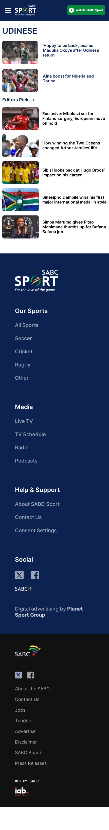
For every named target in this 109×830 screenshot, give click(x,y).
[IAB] (21, 791)
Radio (22, 448)
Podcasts (26, 461)
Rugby (22, 365)
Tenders (23, 720)
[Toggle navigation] (8, 10)
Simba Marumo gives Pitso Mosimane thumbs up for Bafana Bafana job (74, 227)
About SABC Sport (37, 504)
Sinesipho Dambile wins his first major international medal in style (74, 200)
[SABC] (28, 650)
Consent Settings (36, 530)
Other (22, 378)
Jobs (20, 710)
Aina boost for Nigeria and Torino (68, 78)
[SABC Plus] (24, 588)
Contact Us (28, 517)
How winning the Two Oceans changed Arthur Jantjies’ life (71, 145)
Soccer (23, 338)
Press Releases (31, 763)
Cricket (23, 351)
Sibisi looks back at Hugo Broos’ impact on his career (73, 172)
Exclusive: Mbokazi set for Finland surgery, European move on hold (73, 118)
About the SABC (32, 688)
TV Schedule (30, 434)
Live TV (24, 421)
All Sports (27, 325)
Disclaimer (26, 742)
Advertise (25, 731)
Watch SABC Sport (89, 10)
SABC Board (28, 752)
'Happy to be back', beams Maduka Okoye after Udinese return (71, 50)
